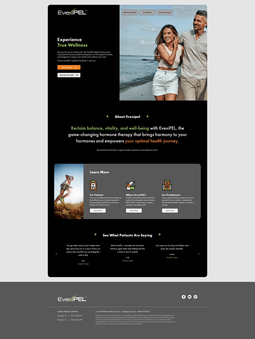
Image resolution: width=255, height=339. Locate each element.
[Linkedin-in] (189, 297)
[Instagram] (195, 297)
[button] (56, 254)
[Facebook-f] (183, 297)
